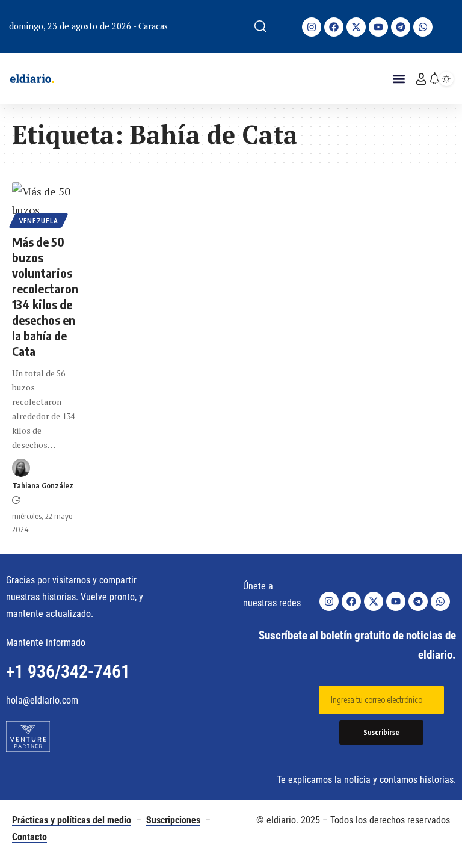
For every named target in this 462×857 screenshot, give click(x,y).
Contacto (29, 837)
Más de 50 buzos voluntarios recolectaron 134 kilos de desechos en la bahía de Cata (45, 296)
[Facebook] (333, 27)
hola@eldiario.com (42, 700)
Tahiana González (42, 485)
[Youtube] (378, 27)
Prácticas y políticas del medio (71, 820)
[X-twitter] (356, 27)
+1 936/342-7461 (68, 671)
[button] (260, 26)
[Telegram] (400, 27)
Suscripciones (173, 820)
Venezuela (38, 220)
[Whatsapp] (423, 27)
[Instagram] (311, 27)
